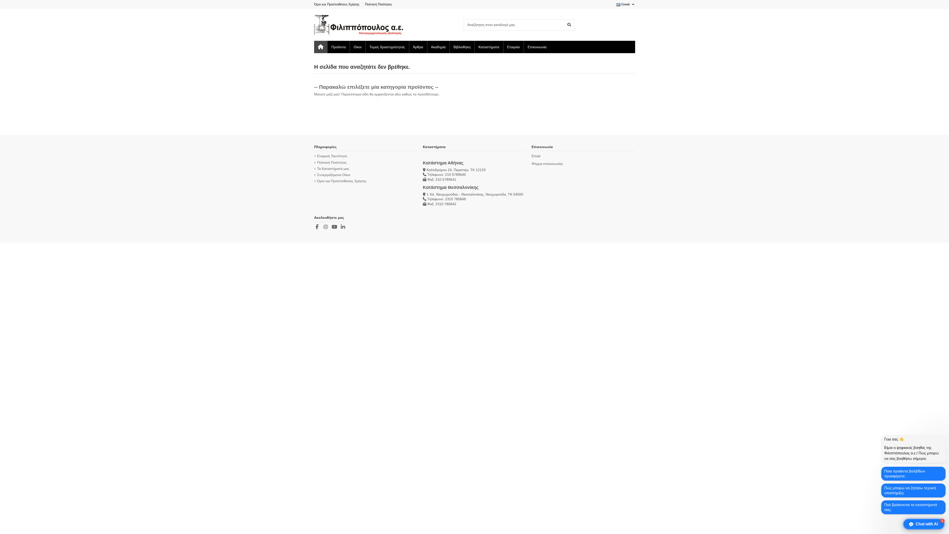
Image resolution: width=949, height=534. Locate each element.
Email (536, 156)
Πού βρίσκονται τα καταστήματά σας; (910, 507)
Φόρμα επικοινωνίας (547, 164)
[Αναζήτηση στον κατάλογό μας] (569, 24)
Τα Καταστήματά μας (333, 169)
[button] (924, 524)
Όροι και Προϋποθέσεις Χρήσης (337, 4)
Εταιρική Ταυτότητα (332, 156)
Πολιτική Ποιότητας (378, 4)
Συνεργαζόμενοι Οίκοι (333, 175)
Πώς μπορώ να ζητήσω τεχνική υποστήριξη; (910, 490)
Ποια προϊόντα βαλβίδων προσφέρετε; (904, 473)
